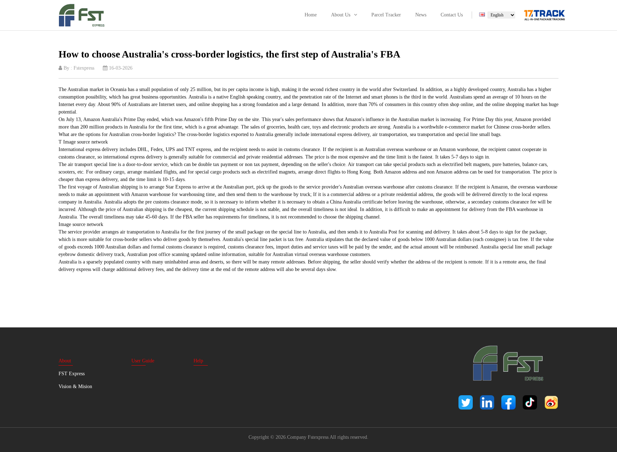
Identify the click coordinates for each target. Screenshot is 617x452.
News (420, 14)
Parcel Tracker (386, 14)
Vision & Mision (75, 386)
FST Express (72, 373)
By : (78, 68)
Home (311, 14)
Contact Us (452, 14)
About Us (340, 14)
